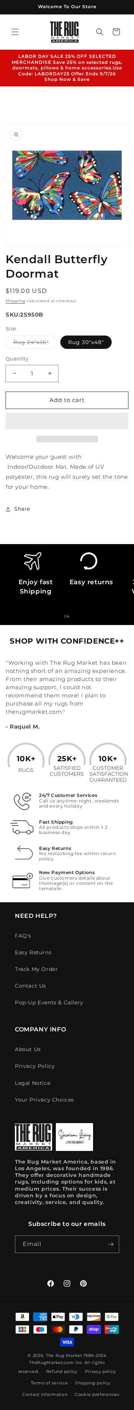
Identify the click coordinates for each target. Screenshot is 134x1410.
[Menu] (15, 32)
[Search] (100, 32)
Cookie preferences (97, 1394)
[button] (67, 421)
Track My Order (36, 969)
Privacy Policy (35, 1066)
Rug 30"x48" (86, 342)
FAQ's (23, 935)
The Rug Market (64, 1355)
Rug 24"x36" (35, 343)
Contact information (44, 1394)
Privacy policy (100, 1371)
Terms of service (49, 1383)
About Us (28, 1049)
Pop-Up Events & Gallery (49, 1002)
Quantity (17, 359)
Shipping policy (93, 1383)
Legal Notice (32, 1083)
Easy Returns (33, 952)
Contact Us (30, 985)
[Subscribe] (110, 1244)
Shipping (15, 300)
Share (22, 509)
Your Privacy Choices (44, 1099)
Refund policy (61, 1371)
